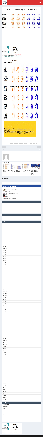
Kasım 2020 (4, 334)
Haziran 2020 (5, 344)
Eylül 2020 (4, 338)
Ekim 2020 (4, 336)
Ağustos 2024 (5, 248)
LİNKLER (4, 416)
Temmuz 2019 (5, 366)
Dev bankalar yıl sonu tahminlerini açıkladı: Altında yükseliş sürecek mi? (13, 203)
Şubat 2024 (4, 254)
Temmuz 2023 (5, 268)
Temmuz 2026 (5, 225)
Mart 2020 (4, 350)
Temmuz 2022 (5, 293)
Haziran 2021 (5, 319)
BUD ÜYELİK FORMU (6, 404)
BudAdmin (12, 154)
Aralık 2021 (4, 307)
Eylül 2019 (4, 362)
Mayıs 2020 (4, 346)
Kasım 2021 (4, 309)
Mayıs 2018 (4, 395)
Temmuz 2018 (5, 391)
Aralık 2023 (4, 258)
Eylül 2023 (4, 264)
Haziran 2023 (5, 270)
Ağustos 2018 (5, 389)
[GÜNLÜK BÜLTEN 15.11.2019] (7, 166)
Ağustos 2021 (5, 315)
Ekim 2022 (4, 287)
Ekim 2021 (4, 311)
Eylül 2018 (4, 387)
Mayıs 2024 (4, 250)
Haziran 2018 (5, 393)
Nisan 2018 (4, 397)
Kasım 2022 (4, 285)
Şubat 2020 (4, 352)
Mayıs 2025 (4, 238)
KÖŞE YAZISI (4, 414)
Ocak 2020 (4, 354)
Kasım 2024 (4, 244)
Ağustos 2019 (5, 364)
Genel (21, 12)
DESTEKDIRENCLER (6, 137)
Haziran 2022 (5, 295)
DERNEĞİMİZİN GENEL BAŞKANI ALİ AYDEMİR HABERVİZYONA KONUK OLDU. (13, 209)
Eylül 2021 (4, 313)
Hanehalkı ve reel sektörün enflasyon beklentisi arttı (10, 207)
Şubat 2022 (4, 303)
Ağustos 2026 (5, 223)
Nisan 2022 (4, 299)
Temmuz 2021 (5, 317)
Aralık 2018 (4, 381)
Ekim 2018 (4, 385)
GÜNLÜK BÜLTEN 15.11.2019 (7, 170)
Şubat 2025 (4, 242)
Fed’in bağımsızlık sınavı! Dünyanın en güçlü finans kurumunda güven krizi (14, 205)
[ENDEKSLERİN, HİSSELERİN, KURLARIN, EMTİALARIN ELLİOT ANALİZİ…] (16, 166)
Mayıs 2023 (4, 272)
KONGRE (4, 412)
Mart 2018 (4, 399)
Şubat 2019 (4, 377)
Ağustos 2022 (5, 291)
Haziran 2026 (5, 227)
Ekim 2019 (4, 360)
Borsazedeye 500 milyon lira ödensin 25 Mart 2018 (10, 216)
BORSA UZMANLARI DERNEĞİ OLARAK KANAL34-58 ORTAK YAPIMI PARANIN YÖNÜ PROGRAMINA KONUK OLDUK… (35, 172)
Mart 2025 (4, 240)
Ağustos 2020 (5, 340)
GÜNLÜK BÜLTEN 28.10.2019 (26, 170)
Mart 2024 (4, 252)
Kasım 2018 (4, 383)
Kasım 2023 (4, 260)
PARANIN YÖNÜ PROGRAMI (7, 418)
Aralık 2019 (4, 356)
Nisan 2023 (4, 274)
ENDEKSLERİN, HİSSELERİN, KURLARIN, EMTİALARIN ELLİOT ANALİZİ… (16, 171)
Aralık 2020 (4, 332)
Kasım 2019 (4, 358)
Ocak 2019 (4, 379)
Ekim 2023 (4, 262)
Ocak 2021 (4, 330)
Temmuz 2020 (5, 342)
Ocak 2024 (4, 256)
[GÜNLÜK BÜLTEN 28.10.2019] (26, 166)
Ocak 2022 (4, 305)
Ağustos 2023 (5, 266)
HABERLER (4, 410)
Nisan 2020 (4, 348)
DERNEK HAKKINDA (5, 406)
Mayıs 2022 (4, 297)
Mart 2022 (4, 301)
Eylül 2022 (4, 289)
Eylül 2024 (4, 246)
